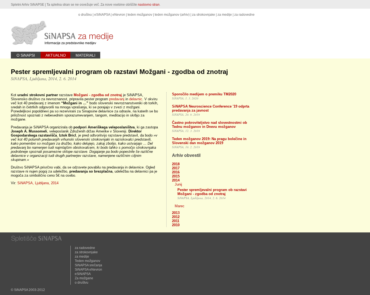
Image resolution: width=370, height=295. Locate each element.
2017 (176, 168)
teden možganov (140, 15)
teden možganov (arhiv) (172, 15)
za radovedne (244, 15)
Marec (179, 206)
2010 (176, 225)
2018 (176, 164)
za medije (225, 15)
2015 (176, 176)
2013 (176, 213)
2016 (176, 172)
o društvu (85, 15)
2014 (176, 180)
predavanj (116, 99)
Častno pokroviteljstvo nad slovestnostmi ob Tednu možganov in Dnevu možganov (209, 125)
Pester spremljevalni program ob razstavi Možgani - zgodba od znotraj (212, 192)
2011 (175, 221)
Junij (178, 184)
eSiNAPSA (102, 15)
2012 (176, 217)
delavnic (135, 99)
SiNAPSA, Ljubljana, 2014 (38, 183)
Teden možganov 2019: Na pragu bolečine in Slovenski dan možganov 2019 (209, 141)
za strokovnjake (203, 15)
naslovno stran (149, 5)
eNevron (118, 15)
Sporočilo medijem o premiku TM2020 (204, 94)
